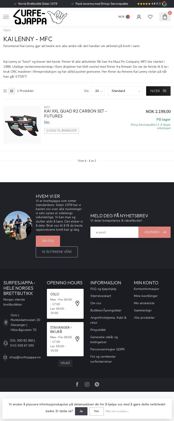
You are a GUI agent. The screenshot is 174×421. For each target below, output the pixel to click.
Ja (81, 411)
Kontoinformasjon (146, 289)
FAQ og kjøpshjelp (103, 289)
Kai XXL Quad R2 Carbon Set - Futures (75, 114)
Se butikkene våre (57, 252)
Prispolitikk (98, 330)
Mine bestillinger (146, 296)
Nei (96, 411)
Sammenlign (143, 310)
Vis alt (65, 363)
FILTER (155, 91)
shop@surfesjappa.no (25, 357)
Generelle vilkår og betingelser (104, 339)
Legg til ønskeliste (63, 130)
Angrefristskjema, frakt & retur (108, 320)
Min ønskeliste (144, 303)
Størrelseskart (100, 296)
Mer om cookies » (117, 411)
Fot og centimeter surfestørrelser (103, 359)
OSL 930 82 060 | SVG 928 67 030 (22, 343)
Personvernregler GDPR (107, 349)
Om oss (48, 241)
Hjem (7, 30)
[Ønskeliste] (150, 16)
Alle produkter (144, 318)
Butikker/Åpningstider (105, 310)
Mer (47, 122)
